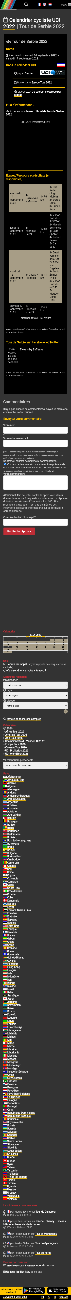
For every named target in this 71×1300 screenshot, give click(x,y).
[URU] (5, 1192)
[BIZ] (5, 824)
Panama (12, 1084)
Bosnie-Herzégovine (19, 840)
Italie (10, 992)
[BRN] (5, 818)
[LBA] (5, 1021)
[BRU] (5, 850)
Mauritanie (13, 1052)
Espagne (12, 919)
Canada (11, 865)
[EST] (5, 923)
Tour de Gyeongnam (46, 1243)
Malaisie (12, 1033)
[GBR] (5, 1122)
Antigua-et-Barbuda (18, 795)
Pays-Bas (13, 1090)
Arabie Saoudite (16, 798)
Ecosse (11, 903)
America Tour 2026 (16, 734)
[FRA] (5, 935)
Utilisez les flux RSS (18, 1271)
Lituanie (11, 1024)
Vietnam (12, 1199)
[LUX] (5, 1027)
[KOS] (5, 1011)
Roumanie (13, 1119)
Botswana (13, 843)
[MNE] (5, 1065)
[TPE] (5, 1167)
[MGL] (5, 1062)
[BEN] (5, 828)
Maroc (11, 1046)
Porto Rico (13, 1103)
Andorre (11, 792)
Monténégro (14, 1065)
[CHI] (5, 869)
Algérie (11, 786)
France (11, 935)
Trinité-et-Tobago (17, 1176)
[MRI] (5, 1049)
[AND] (5, 792)
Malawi (11, 1036)
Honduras (12, 963)
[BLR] (5, 834)
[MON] (5, 1059)
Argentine (12, 802)
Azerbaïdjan (14, 814)
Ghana (10, 941)
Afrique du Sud (15, 779)
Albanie (11, 783)
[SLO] (5, 1147)
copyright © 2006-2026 (15, 1297)
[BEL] (5, 821)
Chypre (11, 875)
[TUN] (5, 1180)
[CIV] (5, 891)
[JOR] (5, 1002)
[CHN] (5, 872)
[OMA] (5, 1075)
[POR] (5, 1106)
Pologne (12, 1100)
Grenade (12, 948)
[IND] (5, 973)
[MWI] (5, 1036)
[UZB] (5, 1078)
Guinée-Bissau (15, 957)
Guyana (11, 960)
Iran (9, 979)
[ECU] (5, 913)
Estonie (11, 922)
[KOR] (5, 885)
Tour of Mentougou (46, 1233)
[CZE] (5, 1116)
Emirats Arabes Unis (19, 910)
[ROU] (5, 1119)
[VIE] (5, 1199)
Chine (10, 872)
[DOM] (5, 1112)
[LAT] (5, 1017)
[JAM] (5, 995)
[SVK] (5, 1144)
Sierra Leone (14, 1141)
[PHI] (5, 1097)
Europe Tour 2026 (15, 744)
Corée (10, 884)
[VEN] (5, 1196)
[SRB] (5, 1138)
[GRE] (5, 945)
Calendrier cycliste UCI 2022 (31, 23)
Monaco (12, 1059)
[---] (5, 1094)
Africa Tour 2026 (14, 731)
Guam (10, 951)
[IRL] (5, 983)
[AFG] (5, 776)
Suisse (11, 1161)
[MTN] (5, 1052)
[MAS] (5, 1033)
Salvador (12, 1131)
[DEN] (5, 900)
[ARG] (5, 802)
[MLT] (5, 1043)
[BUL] (5, 853)
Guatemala (13, 954)
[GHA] (5, 941)
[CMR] (5, 862)
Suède (11, 1157)
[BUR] (5, 856)
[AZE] (5, 814)
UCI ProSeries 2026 (16, 750)
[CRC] (5, 888)
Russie (11, 1125)
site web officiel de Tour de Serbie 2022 (35, 113)
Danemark (13, 900)
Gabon (11, 938)
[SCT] (5, 904)
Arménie (12, 805)
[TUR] (5, 1183)
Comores (12, 881)
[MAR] (5, 1046)
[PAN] (5, 1084)
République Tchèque (19, 1115)
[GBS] (5, 957)
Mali (9, 1039)
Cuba (10, 897)
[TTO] (5, 1177)
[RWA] (5, 1128)
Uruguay (12, 1192)
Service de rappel (17, 664)
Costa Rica (13, 888)
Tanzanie (12, 1170)
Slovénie (12, 1147)
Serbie (29, 73)
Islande (11, 986)
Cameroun (13, 862)
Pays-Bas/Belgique (18, 1093)
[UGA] (5, 1186)
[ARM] (5, 805)
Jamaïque (13, 995)
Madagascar (14, 1030)
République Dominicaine (21, 1112)
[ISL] (5, 986)
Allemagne (13, 789)
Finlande (12, 932)
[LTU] (5, 1024)
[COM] (5, 881)
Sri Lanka (12, 1153)
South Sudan (14, 1150)
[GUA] (5, 954)
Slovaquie (13, 1144)
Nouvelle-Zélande (17, 1071)
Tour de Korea (43, 1252)
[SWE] (5, 1157)
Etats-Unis (13, 926)
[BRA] (5, 847)
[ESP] (5, 919)
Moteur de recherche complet (24, 719)
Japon (10, 998)
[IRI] (5, 979)
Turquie (11, 1183)
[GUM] (5, 951)
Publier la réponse (19, 531)
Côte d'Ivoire (14, 891)
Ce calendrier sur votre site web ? (26, 670)
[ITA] (5, 992)
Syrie (10, 1164)
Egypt (10, 907)
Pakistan (12, 1081)
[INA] (5, 976)
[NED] (5, 1090)
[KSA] (5, 799)
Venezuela (13, 1195)
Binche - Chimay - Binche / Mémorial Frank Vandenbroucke (34, 1223)
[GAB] (5, 938)
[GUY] (5, 960)
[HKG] (5, 967)
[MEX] (5, 1055)
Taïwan (11, 1167)
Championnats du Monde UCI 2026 (25, 741)
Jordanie (12, 1001)
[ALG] (5, 786)
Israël (10, 989)
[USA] (5, 926)
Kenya (10, 1008)
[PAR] (5, 1087)
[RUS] (5, 1125)
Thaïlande (12, 1173)
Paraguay (12, 1087)
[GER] (5, 789)
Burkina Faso (14, 856)
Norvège (12, 1068)
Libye (10, 1020)
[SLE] (5, 1141)
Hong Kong (13, 967)
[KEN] (5, 1008)
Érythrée (12, 916)
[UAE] (5, 910)
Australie (12, 808)
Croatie (11, 894)
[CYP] (5, 875)
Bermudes (13, 831)
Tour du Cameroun (46, 1211)
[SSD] (5, 1150)
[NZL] (5, 1071)
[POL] (5, 1100)
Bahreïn (11, 817)
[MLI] (5, 1040)
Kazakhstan (14, 1005)
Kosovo (11, 1011)
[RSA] (5, 780)
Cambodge (13, 859)
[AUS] (5, 808)
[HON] (5, 964)
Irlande (11, 982)
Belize (11, 824)
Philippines (13, 1097)
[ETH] (5, 929)
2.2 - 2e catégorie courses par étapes (37, 93)
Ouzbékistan (14, 1078)
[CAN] (5, 866)
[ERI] (5, 916)
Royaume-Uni (15, 1122)
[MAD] (5, 1030)
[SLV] (5, 1131)
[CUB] (5, 897)
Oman (10, 1074)
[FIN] (5, 932)
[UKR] (5, 1189)
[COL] (5, 878)
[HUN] (5, 970)
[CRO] (5, 894)
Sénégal (12, 1134)
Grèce (10, 944)
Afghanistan (14, 776)
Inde (9, 973)
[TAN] (5, 1170)
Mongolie (12, 1062)
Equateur (12, 913)
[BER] (5, 831)
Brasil (10, 846)
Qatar (10, 1109)
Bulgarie (12, 853)
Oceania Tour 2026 (16, 747)
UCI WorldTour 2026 (16, 753)
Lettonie (12, 1017)
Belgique (12, 821)
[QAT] (5, 1109)
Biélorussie (13, 834)
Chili (9, 869)
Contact (63, 1297)
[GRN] (5, 948)
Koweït (11, 1014)
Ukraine (11, 1189)
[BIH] (5, 840)
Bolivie (11, 837)
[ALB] (5, 783)
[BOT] (5, 843)
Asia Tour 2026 (14, 738)
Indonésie (13, 976)
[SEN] (5, 1135)
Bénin (10, 827)
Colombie (12, 878)
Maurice (12, 1049)
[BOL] (5, 837)
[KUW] (5, 1014)
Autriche (12, 811)
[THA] (5, 1173)
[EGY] (5, 907)
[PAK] (5, 1081)
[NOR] (5, 1068)
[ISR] (5, 989)
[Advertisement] (35, 147)
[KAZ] (5, 1005)
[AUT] (5, 811)
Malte (10, 1043)
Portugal (12, 1106)
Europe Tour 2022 (42, 82)
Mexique (12, 1055)
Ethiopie (12, 929)
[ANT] (5, 795)
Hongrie (11, 970)
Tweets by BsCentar (31, 349)
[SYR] (5, 1164)
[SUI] (5, 1161)
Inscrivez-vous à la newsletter (24, 1265)
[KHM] (5, 859)
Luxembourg (14, 1027)
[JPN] (5, 998)
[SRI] (5, 1154)
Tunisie (11, 1180)
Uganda (11, 1186)
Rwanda (11, 1128)
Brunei (11, 850)
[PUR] (5, 1103)
